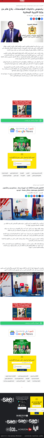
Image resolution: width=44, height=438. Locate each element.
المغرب (27, 173)
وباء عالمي (16, 175)
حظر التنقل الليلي (13, 173)
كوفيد (28, 175)
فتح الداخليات (4, 173)
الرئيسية (40, 5)
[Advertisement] (22, 86)
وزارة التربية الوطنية (7, 175)
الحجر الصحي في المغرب (36, 173)
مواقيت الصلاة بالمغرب (28, 436)
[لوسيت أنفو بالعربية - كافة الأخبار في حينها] (22, 1)
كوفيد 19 (22, 175)
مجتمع (38, 5)
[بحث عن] (2, 1)
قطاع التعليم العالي (36, 175)
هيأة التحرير (41, 436)
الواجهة (21, 173)
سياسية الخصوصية (35, 436)
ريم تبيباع (35, 15)
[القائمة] (41, 1)
